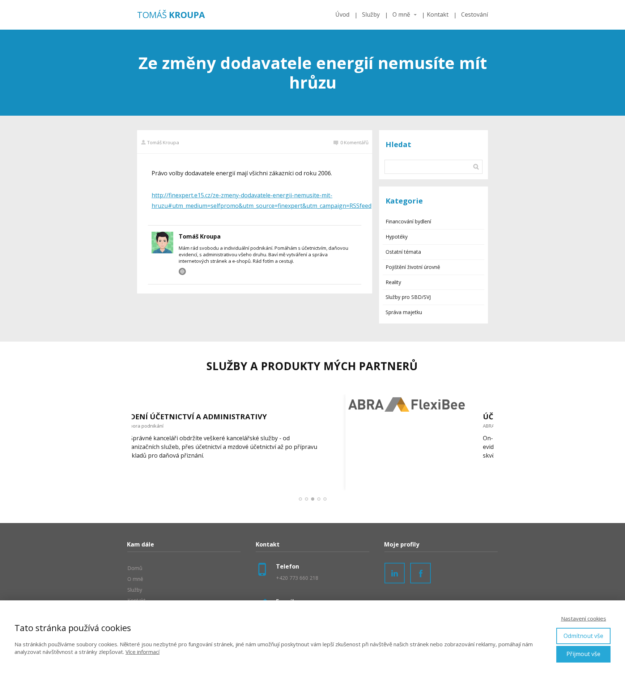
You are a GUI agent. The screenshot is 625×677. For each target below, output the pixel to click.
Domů (135, 568)
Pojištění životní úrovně (413, 266)
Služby (371, 14)
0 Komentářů (354, 142)
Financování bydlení (408, 221)
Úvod (342, 14)
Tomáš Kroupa (163, 142)
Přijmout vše (583, 654)
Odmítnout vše (583, 636)
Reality (393, 282)
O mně (401, 14)
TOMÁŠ (171, 14)
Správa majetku (404, 312)
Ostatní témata (403, 251)
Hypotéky (397, 236)
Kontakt (437, 14)
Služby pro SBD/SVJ (408, 296)
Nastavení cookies (583, 618)
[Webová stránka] (182, 271)
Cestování (474, 14)
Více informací (143, 651)
